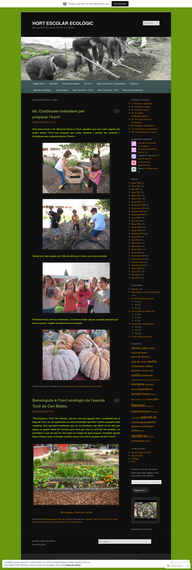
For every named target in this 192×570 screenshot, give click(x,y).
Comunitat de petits (140, 323)
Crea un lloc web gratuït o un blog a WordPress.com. (76, 559)
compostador (136, 380)
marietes (155, 412)
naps (133, 418)
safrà (142, 431)
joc (156, 398)
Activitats (53, 83)
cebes (149, 366)
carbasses (67, 386)
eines (157, 380)
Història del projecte (71, 83)
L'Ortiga (135, 458)
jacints (149, 399)
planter (151, 422)
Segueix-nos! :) (140, 490)
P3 (136, 326)
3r (136, 320)
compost (147, 375)
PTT (133, 461)
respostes (77, 521)
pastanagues (138, 422)
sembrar (61, 521)
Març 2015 (136, 246)
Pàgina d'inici (39, 83)
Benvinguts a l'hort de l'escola (59, 519)
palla (138, 417)
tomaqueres (138, 440)
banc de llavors (104, 519)
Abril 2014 (136, 277)
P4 (136, 330)
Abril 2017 (136, 192)
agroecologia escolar (141, 452)
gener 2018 (136, 182)
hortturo (141, 162)
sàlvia (81, 386)
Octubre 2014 (137, 262)
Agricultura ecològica (42, 90)
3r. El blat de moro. (140, 109)
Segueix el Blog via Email (144, 469)
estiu (133, 389)
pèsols (135, 430)
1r (136, 314)
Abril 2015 (136, 243)
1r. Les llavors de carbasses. (144, 128)
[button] (138, 512)
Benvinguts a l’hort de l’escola (76, 512)
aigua (95, 519)
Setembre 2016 (138, 214)
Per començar (120, 4)
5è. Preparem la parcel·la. (143, 125)
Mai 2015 (135, 239)
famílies (136, 394)
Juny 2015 (136, 236)
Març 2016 (136, 224)
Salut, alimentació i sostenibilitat (111, 83)
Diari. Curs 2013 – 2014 (108, 90)
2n (136, 317)
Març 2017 (136, 195)
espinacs (149, 384)
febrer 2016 (136, 227)
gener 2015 (136, 252)
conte (152, 379)
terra (68, 521)
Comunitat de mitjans (141, 311)
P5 (136, 333)
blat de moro (139, 361)
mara (140, 142)
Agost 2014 (136, 268)
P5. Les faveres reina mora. (144, 132)
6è (47, 386)
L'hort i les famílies (140, 336)
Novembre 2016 (138, 208)
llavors (46, 521)
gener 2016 (136, 230)
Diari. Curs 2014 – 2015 (82, 90)
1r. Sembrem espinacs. (142, 103)
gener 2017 (136, 201)
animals (142, 352)
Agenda (134, 288)
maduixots (150, 406)
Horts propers (62, 90)
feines (75, 386)
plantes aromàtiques (142, 426)
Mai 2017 (135, 189)
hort (40, 521)
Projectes (134, 83)
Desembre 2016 (138, 204)
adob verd (148, 348)
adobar (89, 519)
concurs (145, 380)
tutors (148, 441)
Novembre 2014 (138, 258)
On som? (88, 83)
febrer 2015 (136, 249)
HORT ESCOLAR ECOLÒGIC (62, 23)
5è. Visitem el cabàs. (141, 106)
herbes (139, 399)
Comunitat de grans (140, 298)
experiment (145, 389)
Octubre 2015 (137, 233)
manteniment (141, 411)
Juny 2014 (136, 271)
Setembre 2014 (138, 265)
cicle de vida (146, 370)
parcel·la (53, 521)
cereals (135, 370)
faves (146, 393)
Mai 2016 (135, 220)
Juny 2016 (136, 217)
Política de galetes (73, 565)
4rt (136, 301)
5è (136, 304)
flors (133, 399)
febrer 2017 (136, 198)
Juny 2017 (136, 186)
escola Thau (137, 455)
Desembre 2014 (138, 255)
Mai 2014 (135, 274)
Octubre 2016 (137, 211)
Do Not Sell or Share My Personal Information (118, 559)
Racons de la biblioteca (133, 90)
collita (114, 519)
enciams (137, 384)
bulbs (152, 361)
